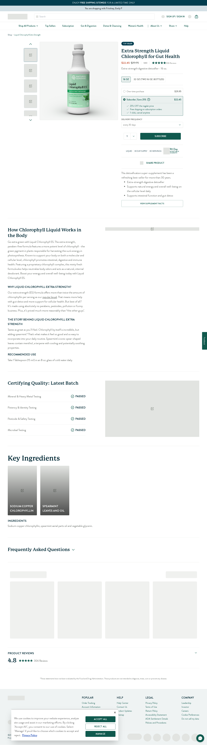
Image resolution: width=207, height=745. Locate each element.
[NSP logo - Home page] (17, 16)
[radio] (124, 91)
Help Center (122, 703)
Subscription (68, 25)
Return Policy (151, 710)
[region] (64, 724)
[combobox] (133, 136)
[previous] (30, 44)
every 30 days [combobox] (129, 124)
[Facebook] (10, 722)
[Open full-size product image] (79, 81)
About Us (155, 25)
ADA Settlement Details (156, 718)
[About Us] (160, 26)
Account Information (91, 707)
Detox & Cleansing (112, 25)
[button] (200, 738)
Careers (185, 710)
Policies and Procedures (155, 722)
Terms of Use (151, 707)
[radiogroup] (152, 79)
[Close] (115, 712)
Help (186, 25)
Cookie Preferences (190, 714)
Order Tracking (88, 703)
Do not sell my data (190, 718)
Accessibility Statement (156, 714)
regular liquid (49, 297)
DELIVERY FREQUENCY (131, 119)
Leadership (186, 703)
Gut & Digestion (88, 25)
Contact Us (122, 707)
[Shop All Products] (36, 26)
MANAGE (100, 733)
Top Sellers (50, 25)
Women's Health (135, 25)
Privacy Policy (151, 703)
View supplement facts (152, 203)
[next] (30, 120)
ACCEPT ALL (100, 719)
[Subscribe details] (148, 99)
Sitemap (120, 714)
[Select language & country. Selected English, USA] (189, 16)
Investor (185, 707)
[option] (30, 55)
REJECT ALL (100, 726)
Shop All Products (27, 25)
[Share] (175, 26)
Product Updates (124, 710)
